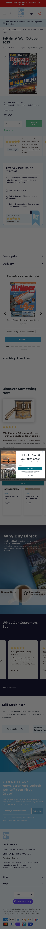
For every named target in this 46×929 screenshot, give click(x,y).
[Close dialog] (43, 452)
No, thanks (30, 475)
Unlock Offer (30, 468)
